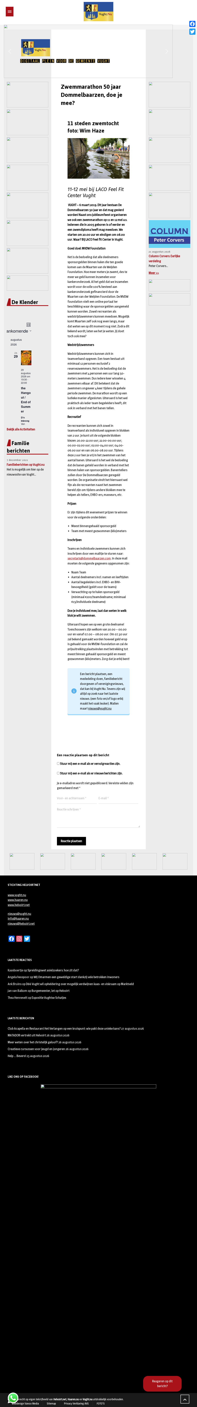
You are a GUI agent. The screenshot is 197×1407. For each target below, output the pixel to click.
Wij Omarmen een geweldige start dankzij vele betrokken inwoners (76, 977)
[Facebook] (192, 24)
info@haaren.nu (18, 918)
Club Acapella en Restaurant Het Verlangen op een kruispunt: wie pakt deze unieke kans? (64, 1028)
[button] (10, 51)
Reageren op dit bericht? (162, 1383)
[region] (98, 51)
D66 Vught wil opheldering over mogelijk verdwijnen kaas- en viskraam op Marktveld (80, 984)
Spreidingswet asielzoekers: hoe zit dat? (53, 970)
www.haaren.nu (18, 900)
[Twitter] (192, 31)
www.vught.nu (17, 895)
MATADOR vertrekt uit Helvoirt (27, 1035)
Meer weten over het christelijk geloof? (33, 1042)
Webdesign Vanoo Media (25, 1403)
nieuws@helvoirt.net (21, 923)
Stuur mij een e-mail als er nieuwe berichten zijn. (91, 773)
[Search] (15, 12)
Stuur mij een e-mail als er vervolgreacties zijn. (90, 764)
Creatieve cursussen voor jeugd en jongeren (36, 1049)
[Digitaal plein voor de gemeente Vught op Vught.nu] (98, 11)
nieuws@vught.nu (100, 708)
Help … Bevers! (17, 1056)
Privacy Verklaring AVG (76, 1403)
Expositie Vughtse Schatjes (49, 998)
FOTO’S (101, 1403)
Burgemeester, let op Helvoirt (50, 991)
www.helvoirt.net (19, 905)
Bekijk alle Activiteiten (21, 429)
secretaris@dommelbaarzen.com (89, 558)
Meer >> (154, 273)
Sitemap (51, 1403)
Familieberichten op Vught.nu (26, 464)
